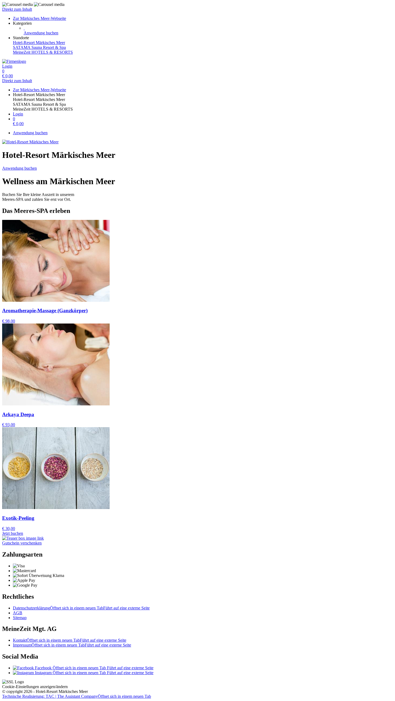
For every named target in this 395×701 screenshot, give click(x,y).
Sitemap (20, 617)
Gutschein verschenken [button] (22, 543)
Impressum (72, 645)
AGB (17, 613)
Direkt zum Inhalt (17, 9)
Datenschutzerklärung (81, 608)
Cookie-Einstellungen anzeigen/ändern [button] (35, 686)
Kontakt (69, 640)
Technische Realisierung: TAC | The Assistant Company (76, 696)
